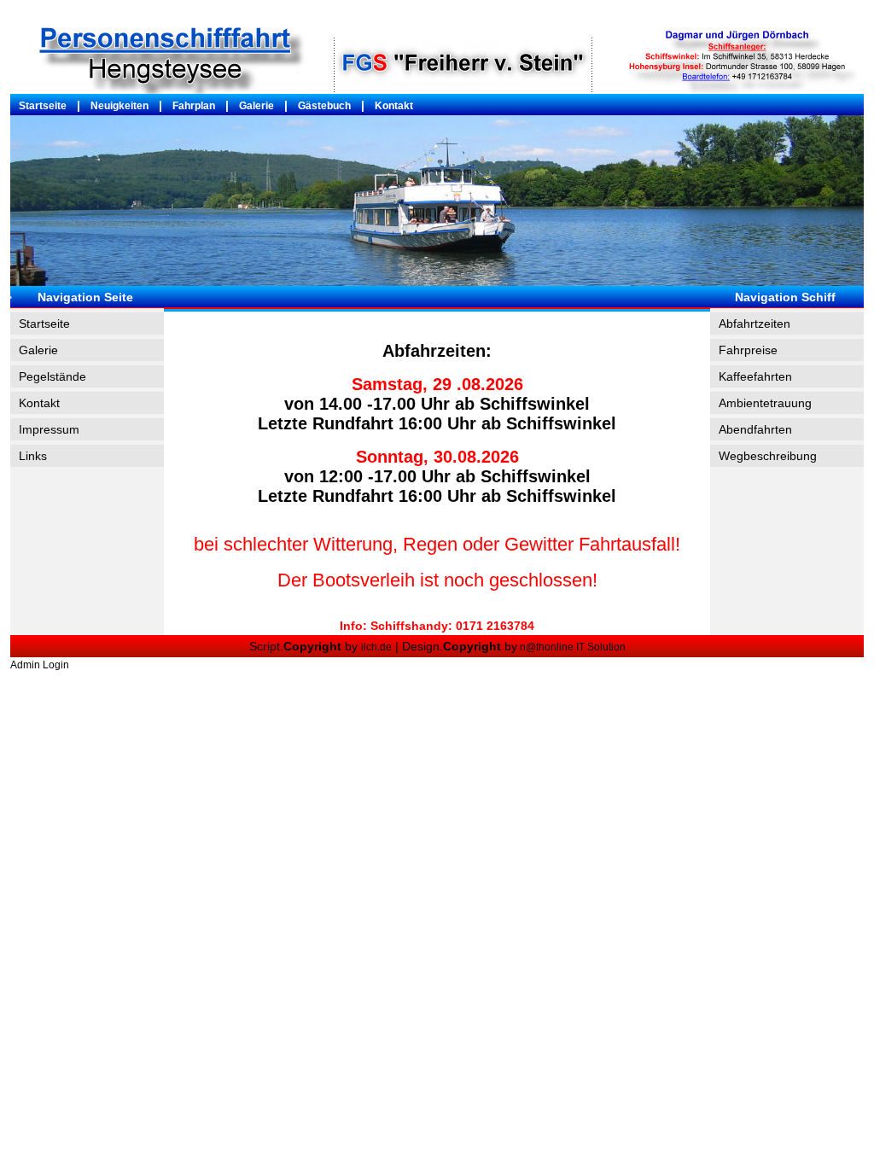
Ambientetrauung (765, 403)
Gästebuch (324, 106)
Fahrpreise (748, 350)
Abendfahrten (755, 429)
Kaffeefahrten (755, 376)
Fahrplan (193, 106)
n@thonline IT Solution (571, 647)
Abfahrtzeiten (754, 323)
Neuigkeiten (119, 106)
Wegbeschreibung (768, 456)
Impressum (49, 429)
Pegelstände (52, 376)
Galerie (256, 106)
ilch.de (376, 647)
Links (33, 456)
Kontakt (394, 106)
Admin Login (39, 665)
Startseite (43, 106)
